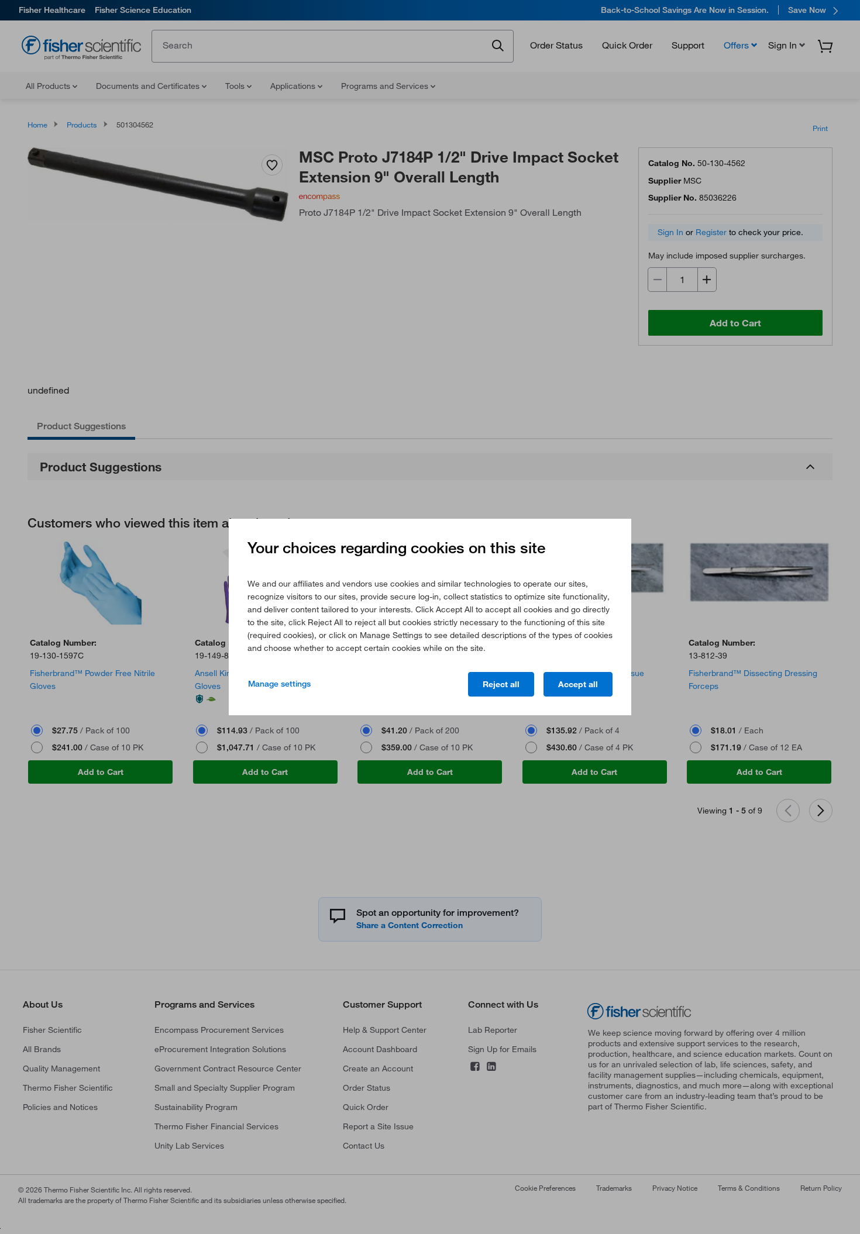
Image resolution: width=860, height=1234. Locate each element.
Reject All (501, 684)
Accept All (578, 684)
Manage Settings (279, 683)
